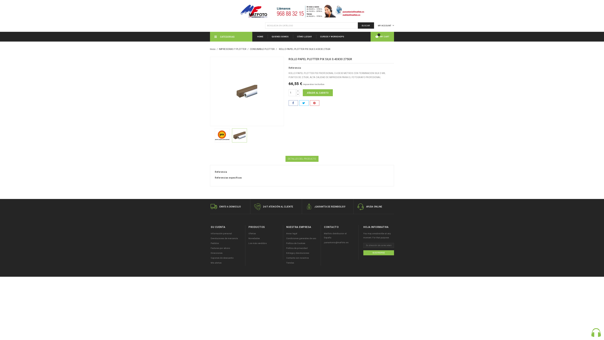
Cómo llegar (304, 36)
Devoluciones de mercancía (224, 238)
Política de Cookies (295, 243)
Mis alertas (216, 263)
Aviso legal (291, 233)
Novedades (254, 238)
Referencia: (295, 68)
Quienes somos (280, 36)
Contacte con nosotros (297, 258)
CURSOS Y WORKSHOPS (332, 36)
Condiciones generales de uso (301, 238)
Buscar (366, 25)
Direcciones (217, 253)
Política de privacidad (297, 248)
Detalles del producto (302, 159)
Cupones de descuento (222, 258)
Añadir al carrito (318, 93)
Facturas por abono (220, 248)
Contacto (331, 227)
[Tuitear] (304, 103)
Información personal (221, 233)
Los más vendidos (258, 243)
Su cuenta (218, 227)
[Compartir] (293, 103)
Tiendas (290, 263)
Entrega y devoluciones (297, 253)
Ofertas (252, 233)
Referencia (221, 172)
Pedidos (215, 243)
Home (260, 36)
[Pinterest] (314, 103)
